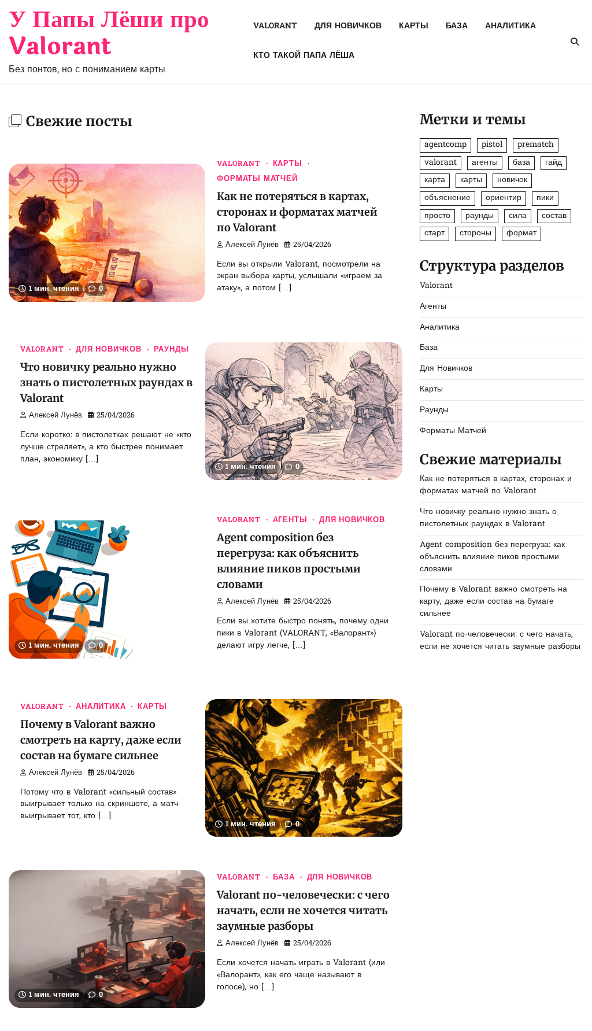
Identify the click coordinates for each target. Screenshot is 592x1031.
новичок (512, 180)
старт (434, 233)
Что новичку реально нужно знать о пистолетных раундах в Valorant (106, 382)
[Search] (574, 41)
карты (471, 180)
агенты (485, 163)
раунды (479, 216)
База (457, 26)
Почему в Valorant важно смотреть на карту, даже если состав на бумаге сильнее (101, 740)
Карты (413, 26)
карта (434, 180)
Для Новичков (348, 26)
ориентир (503, 198)
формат (521, 233)
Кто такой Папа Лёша (303, 56)
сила (518, 216)
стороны (475, 233)
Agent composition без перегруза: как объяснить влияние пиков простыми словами (492, 557)
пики (545, 198)
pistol (492, 145)
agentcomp (445, 145)
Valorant (275, 26)
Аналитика (510, 26)
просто (437, 216)
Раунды (171, 350)
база (521, 163)
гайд (553, 163)
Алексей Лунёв (252, 245)
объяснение (447, 198)
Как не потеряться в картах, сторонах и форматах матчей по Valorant (297, 212)
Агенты (290, 520)
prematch (535, 145)
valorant (440, 163)
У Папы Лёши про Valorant (109, 33)
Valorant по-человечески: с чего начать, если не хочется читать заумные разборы (303, 910)
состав (554, 216)
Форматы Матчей (257, 179)
